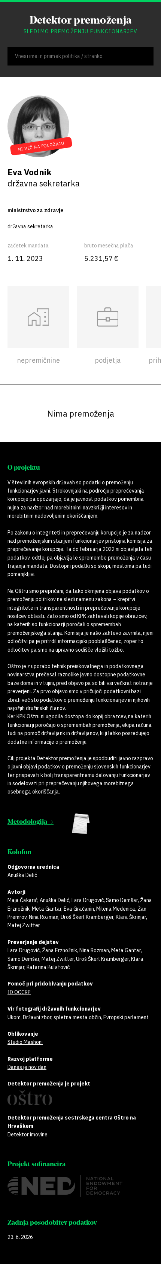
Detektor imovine (27, 1134)
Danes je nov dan (26, 1067)
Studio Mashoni (25, 1042)
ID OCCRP (19, 992)
